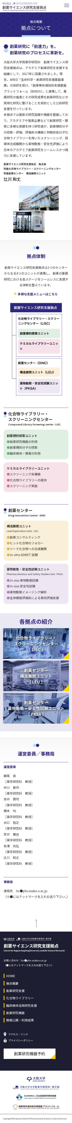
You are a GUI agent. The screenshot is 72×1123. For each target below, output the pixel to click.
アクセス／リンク (18, 1034)
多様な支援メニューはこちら (38, 294)
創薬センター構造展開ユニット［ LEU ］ (36, 676)
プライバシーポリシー (20, 1040)
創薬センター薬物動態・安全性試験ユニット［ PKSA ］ (36, 708)
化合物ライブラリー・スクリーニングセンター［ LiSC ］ (36, 643)
